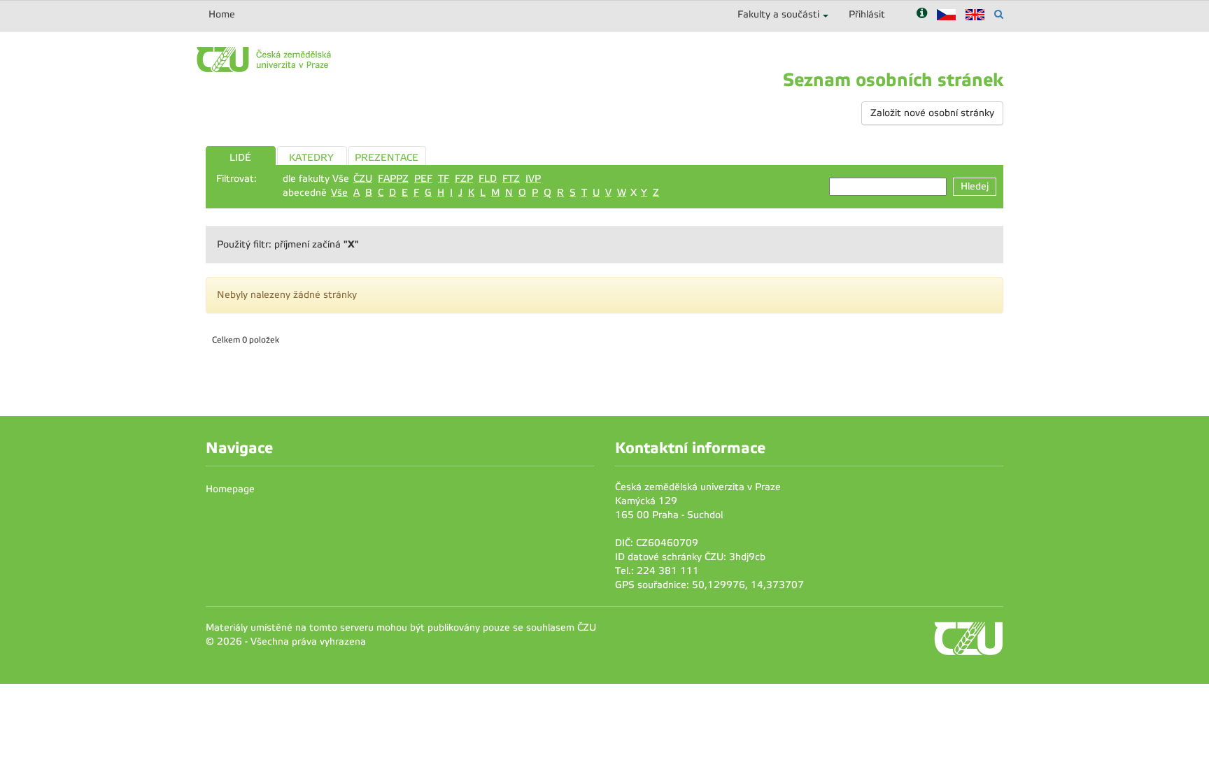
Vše (339, 192)
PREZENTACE (386, 157)
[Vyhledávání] (998, 14)
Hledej (975, 186)
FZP (464, 178)
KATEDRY (311, 157)
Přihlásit (867, 14)
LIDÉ (240, 157)
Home (221, 14)
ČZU (362, 178)
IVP (533, 178)
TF (443, 178)
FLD (488, 178)
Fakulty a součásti (778, 14)
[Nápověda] (922, 14)
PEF (423, 178)
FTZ (511, 178)
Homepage (230, 489)
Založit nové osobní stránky (932, 113)
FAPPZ (393, 178)
